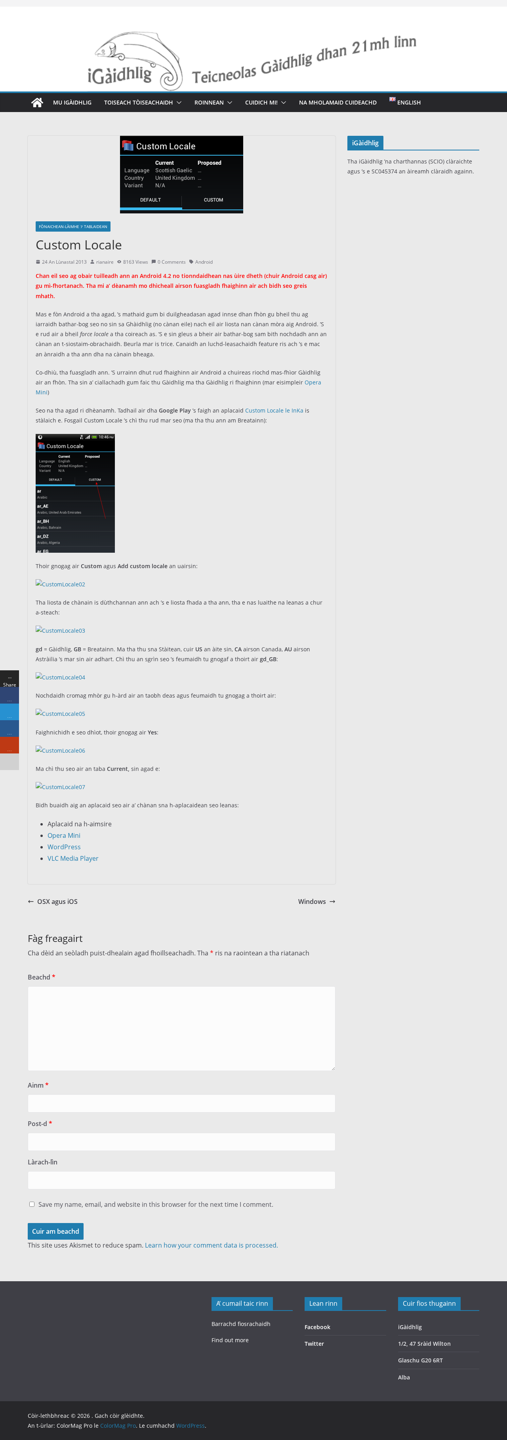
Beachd (41, 977)
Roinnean (209, 102)
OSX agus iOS (57, 901)
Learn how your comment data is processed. (211, 1245)
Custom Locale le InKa (274, 410)
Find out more (230, 1340)
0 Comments (172, 262)
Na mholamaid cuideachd (338, 102)
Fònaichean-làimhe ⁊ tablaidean (73, 226)
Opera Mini (64, 835)
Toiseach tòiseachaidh (138, 102)
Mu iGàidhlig (72, 102)
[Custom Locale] (75, 439)
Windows (312, 901)
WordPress (64, 847)
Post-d (40, 1123)
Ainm (38, 1085)
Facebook (317, 1327)
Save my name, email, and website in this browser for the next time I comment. (155, 1204)
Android (204, 262)
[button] (177, 102)
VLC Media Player (73, 858)
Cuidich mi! (261, 102)
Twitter (314, 1343)
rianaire (105, 262)
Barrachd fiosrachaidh (241, 1324)
